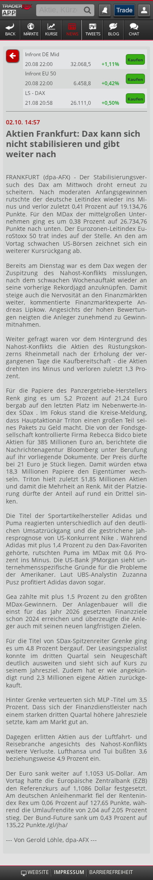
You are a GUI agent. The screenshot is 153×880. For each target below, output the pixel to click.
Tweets (92, 34)
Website (38, 872)
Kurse (51, 34)
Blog (113, 34)
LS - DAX (35, 93)
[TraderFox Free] (17, 9)
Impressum (69, 872)
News (72, 34)
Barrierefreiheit (111, 872)
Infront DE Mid (42, 54)
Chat (134, 34)
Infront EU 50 (40, 73)
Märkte (31, 34)
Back (10, 34)
